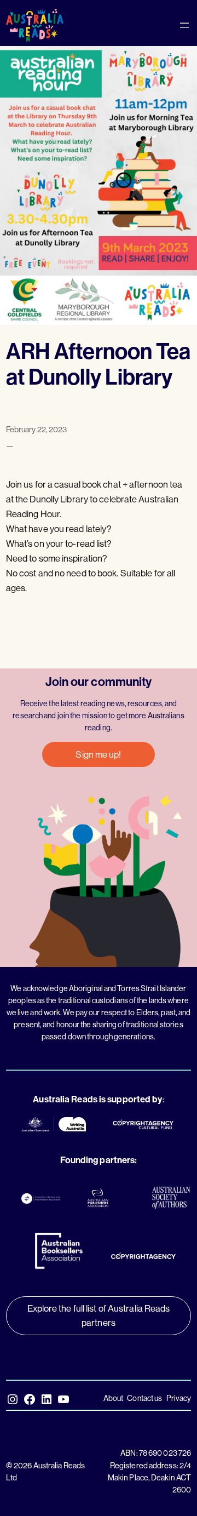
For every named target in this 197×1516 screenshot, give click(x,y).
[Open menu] (184, 25)
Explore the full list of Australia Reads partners (98, 1315)
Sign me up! (98, 754)
